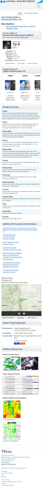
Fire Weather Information (11, 270)
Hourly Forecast (32, 63)
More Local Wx (10, 63)
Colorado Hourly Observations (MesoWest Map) (12, 258)
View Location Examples (31, 13)
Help (2, 475)
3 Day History (21, 63)
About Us (4, 483)
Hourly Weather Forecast (11, 242)
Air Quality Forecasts (9, 248)
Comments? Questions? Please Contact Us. (14, 468)
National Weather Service (8, 459)
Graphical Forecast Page (11, 265)
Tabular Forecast (8, 244)
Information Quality (6, 473)
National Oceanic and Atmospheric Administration (15, 457)
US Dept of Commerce (7, 455)
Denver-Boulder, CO (11, 19)
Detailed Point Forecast (10, 267)
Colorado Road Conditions (11, 263)
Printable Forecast (9, 237)
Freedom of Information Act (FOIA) (11, 481)
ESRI (33, 317)
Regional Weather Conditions (12, 253)
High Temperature (9, 419)
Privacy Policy (5, 480)
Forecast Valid (7, 336)
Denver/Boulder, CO (7, 461)
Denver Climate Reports (10, 255)
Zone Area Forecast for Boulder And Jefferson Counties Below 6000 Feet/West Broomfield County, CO (20, 229)
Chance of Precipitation (10, 441)
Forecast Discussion (9, 235)
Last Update (6, 333)
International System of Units (12, 250)
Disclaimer (20, 317)
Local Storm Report (9, 272)
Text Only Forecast (9, 239)
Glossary (4, 477)
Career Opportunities (7, 485)
